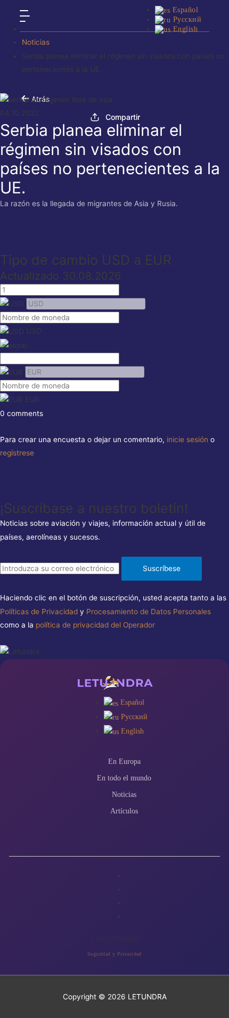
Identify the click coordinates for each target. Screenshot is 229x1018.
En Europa (124, 761)
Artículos (124, 811)
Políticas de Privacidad (39, 611)
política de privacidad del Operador (95, 625)
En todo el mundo (124, 778)
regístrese (17, 453)
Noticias (36, 42)
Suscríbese (162, 568)
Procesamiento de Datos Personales (148, 611)
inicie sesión (187, 439)
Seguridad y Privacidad (114, 954)
